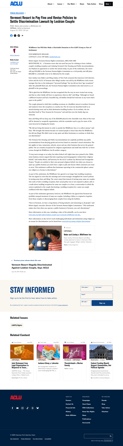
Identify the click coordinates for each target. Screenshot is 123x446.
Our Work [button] (71, 4)
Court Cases (86, 404)
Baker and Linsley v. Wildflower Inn (28, 26)
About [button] (50, 4)
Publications (86, 419)
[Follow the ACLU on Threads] (32, 408)
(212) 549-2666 (14, 64)
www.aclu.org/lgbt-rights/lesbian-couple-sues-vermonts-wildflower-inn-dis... (55, 215)
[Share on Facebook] (11, 36)
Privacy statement (26, 438)
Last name (98, 287)
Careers (68, 400)
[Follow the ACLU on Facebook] (12, 408)
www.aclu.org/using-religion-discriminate (76, 221)
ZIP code (84, 301)
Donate (104, 400)
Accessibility (48, 438)
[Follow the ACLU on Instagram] (22, 408)
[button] (19, 35)
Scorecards (86, 422)
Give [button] (108, 4)
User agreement (14, 438)
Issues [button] (60, 4)
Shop (101, 4)
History (68, 411)
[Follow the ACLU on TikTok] (27, 408)
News (82, 4)
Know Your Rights (88, 411)
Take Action (91, 4)
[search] (111, 436)
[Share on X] (15, 36)
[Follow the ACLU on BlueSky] (37, 408)
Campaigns (86, 400)
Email (83, 294)
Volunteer (105, 411)
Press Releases (17, 13)
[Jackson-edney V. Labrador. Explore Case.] (48, 360)
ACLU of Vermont (23, 28)
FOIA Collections (88, 408)
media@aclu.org (14, 62)
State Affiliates (71, 415)
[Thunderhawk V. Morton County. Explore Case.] (74, 360)
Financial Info (70, 408)
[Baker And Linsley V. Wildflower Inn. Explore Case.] (62, 238)
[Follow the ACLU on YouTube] (17, 408)
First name (85, 287)
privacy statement (63, 305)
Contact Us (69, 404)
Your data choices (38, 438)
